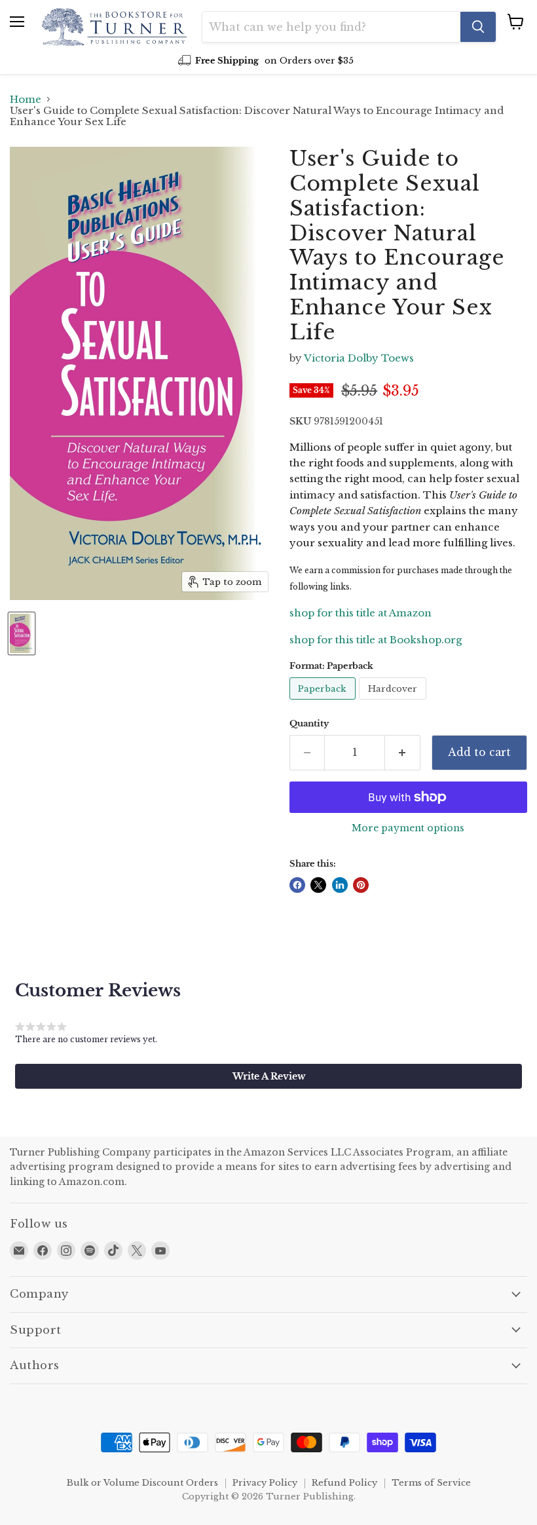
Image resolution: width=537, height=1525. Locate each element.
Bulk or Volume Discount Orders (142, 1482)
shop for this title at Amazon (360, 613)
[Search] (478, 27)
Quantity (309, 723)
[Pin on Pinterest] (361, 885)
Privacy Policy (264, 1482)
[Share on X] (318, 885)
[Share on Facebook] (297, 885)
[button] (268, 1076)
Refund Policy (344, 1482)
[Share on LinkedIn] (340, 885)
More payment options (408, 828)
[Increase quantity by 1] (402, 752)
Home (25, 99)
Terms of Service (431, 1482)
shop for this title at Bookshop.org (375, 639)
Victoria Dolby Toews (359, 358)
